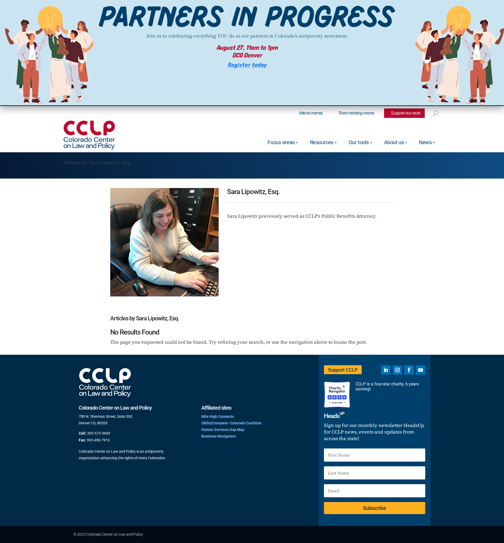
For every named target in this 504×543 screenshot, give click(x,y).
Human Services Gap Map (222, 429)
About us (394, 142)
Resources (321, 142)
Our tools (359, 142)
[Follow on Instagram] (397, 370)
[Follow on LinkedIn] (386, 370)
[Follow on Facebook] (409, 370)
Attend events (311, 113)
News (425, 142)
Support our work (406, 113)
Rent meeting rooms (356, 113)
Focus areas (281, 142)
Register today (246, 65)
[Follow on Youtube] (420, 370)
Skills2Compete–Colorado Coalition (231, 423)
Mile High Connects (217, 416)
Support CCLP (343, 370)
